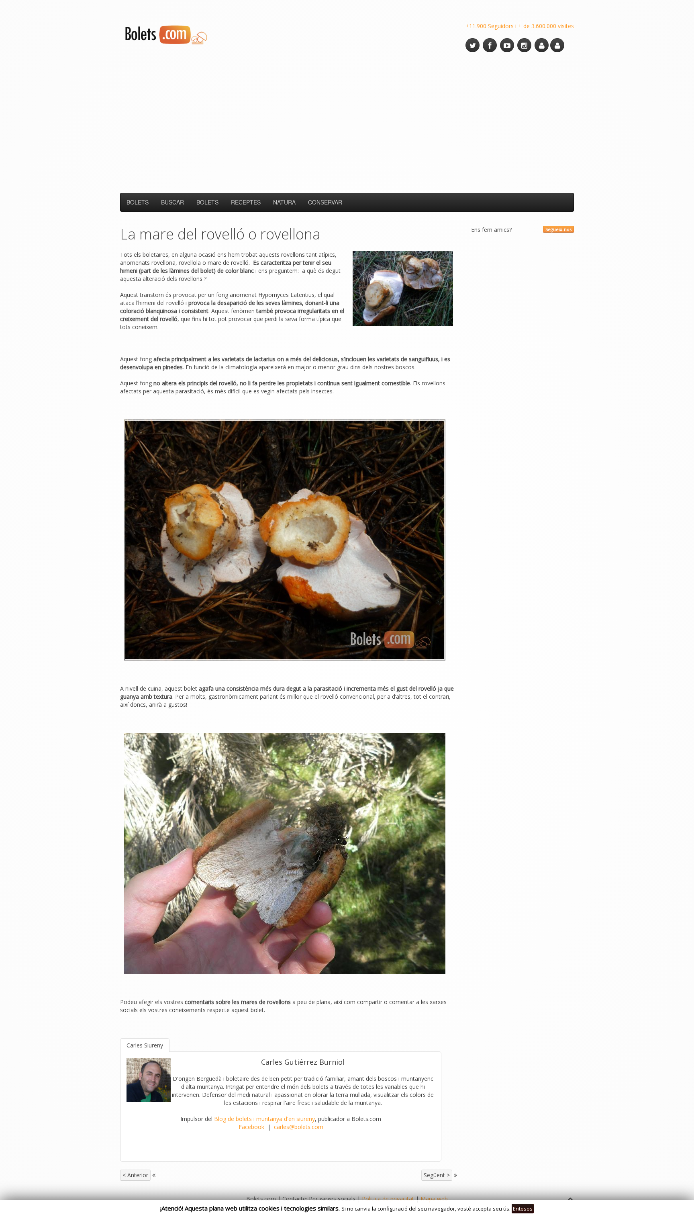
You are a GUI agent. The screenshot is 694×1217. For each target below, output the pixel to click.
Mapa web (434, 1199)
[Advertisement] (347, 122)
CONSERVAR (325, 202)
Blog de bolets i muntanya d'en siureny (264, 1119)
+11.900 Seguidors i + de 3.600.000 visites (519, 26)
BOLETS (138, 202)
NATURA (284, 202)
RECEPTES (246, 202)
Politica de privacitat (388, 1199)
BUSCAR (172, 202)
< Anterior (135, 1175)
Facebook (251, 1127)
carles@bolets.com (298, 1127)
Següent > (437, 1175)
